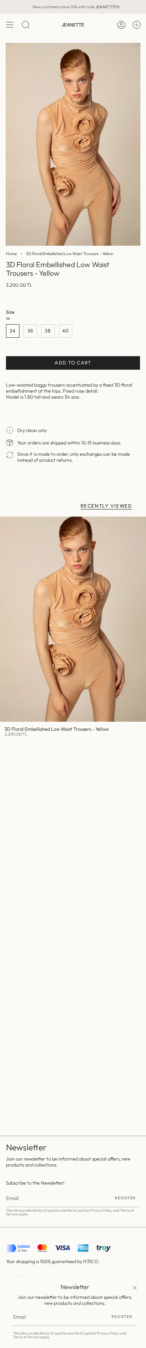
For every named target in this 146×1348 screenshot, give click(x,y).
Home (11, 253)
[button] (25, 25)
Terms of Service (26, 1337)
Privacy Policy (108, 1333)
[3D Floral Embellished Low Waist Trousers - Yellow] (73, 619)
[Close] (135, 1288)
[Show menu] (9, 25)
